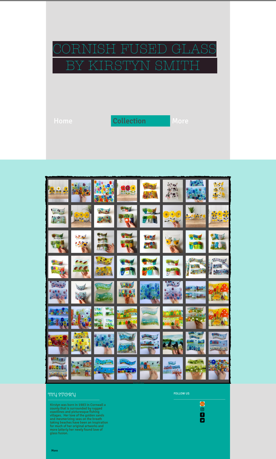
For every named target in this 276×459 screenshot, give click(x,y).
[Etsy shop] (202, 404)
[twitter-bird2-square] (202, 420)
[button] (58, 191)
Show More (138, 382)
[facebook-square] (202, 414)
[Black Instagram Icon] (202, 409)
